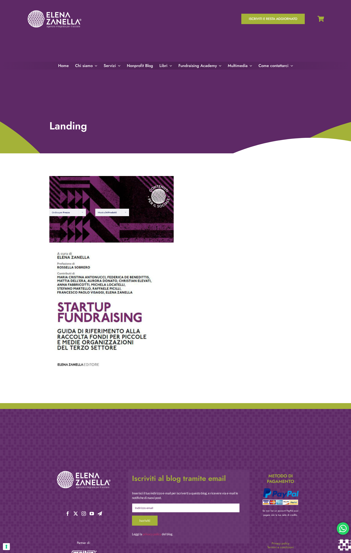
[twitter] (75, 513)
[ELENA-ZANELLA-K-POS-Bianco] (54, 11)
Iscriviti (144, 520)
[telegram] (100, 513)
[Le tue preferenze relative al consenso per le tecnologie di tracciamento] (6, 546)
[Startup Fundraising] (111, 275)
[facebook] (67, 513)
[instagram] (84, 513)
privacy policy (152, 534)
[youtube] (92, 513)
